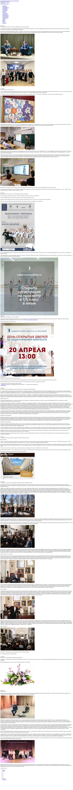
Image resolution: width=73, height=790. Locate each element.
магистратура (3, 385)
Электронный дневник (4, 3)
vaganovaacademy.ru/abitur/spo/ (32, 319)
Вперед (4, 778)
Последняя (4, 779)
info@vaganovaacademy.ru (5, 1)
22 (39, 201)
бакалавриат (3, 384)
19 (28, 201)
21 (37, 201)
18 (26, 201)
